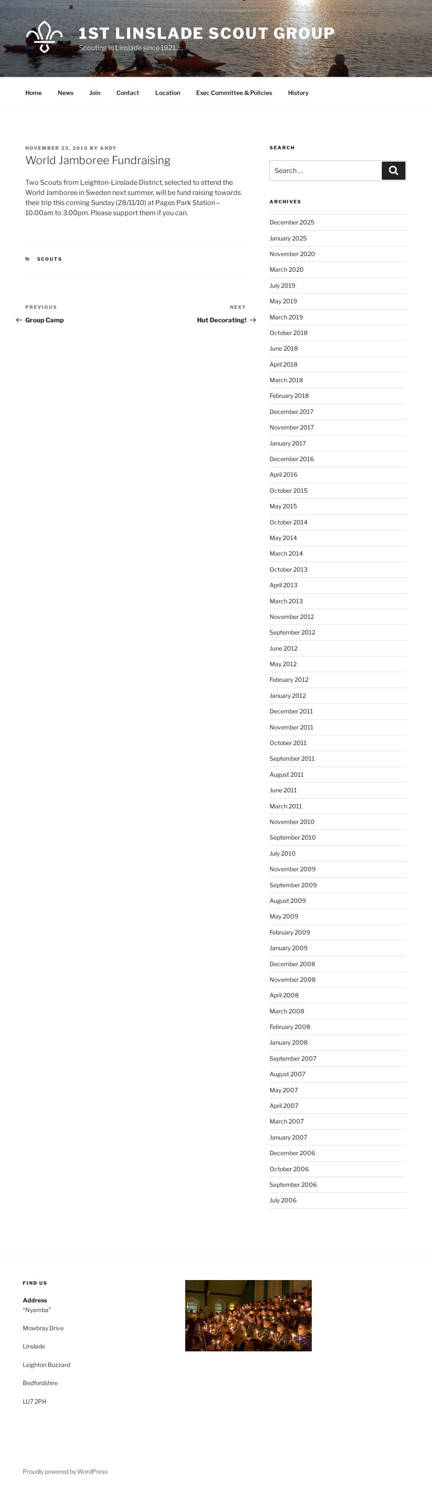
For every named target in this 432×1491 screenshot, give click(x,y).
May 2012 (283, 663)
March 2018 (286, 380)
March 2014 (286, 553)
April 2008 (284, 995)
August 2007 (287, 1074)
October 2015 (289, 490)
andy (108, 148)
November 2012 (292, 616)
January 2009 (289, 947)
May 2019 (283, 301)
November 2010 (292, 821)
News (65, 92)
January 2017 (288, 443)
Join (94, 92)
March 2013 (286, 601)
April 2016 (283, 474)
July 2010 (283, 853)
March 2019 (286, 317)
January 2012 (288, 695)
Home (33, 92)
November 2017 (292, 427)
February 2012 (289, 679)
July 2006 (283, 1200)
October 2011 (288, 742)
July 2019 (282, 285)
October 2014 (289, 522)
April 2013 (283, 585)
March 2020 (287, 269)
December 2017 (291, 411)
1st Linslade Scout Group (207, 33)
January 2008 (289, 1042)
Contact (127, 92)
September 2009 (293, 885)
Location (167, 92)
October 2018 (289, 332)
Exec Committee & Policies (234, 92)
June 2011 (283, 790)
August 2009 (288, 900)
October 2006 (289, 1168)
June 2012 (283, 648)
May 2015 (283, 506)
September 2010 (293, 837)
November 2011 (291, 727)
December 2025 (292, 222)
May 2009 (284, 916)
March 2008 (287, 1011)
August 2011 (287, 774)
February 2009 (290, 932)
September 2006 (293, 1184)
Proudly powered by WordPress (65, 1471)
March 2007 (287, 1121)
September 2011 (292, 758)
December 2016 (292, 458)
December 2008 (292, 963)
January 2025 (288, 238)
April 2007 (284, 1105)
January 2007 (288, 1137)
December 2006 (292, 1152)
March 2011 (286, 806)
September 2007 (293, 1058)
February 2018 (289, 395)
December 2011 (291, 711)
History (298, 92)
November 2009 (293, 868)
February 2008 (290, 1026)
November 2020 (292, 253)
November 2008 (293, 979)
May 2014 (283, 537)
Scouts (50, 259)
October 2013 (289, 569)
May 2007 (284, 1090)
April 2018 (283, 364)
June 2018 (284, 348)
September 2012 (292, 632)
